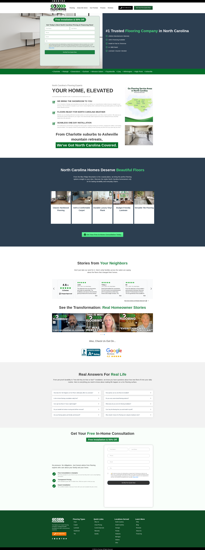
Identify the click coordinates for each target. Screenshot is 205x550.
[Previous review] (54, 289)
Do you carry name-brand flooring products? (117, 398)
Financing (139, 533)
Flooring (72, 8)
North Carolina (119, 522)
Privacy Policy (51, 47)
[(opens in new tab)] (91, 352)
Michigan (118, 536)
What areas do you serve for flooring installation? (118, 404)
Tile (75, 533)
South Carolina (119, 525)
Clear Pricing (98, 525)
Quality (96, 533)
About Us (138, 530)
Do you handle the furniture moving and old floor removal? (69, 409)
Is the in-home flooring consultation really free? (66, 398)
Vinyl (75, 522)
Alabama (117, 533)
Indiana (117, 539)
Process (102, 8)
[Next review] (151, 289)
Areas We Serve (82, 8)
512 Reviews (65, 290)
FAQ (137, 522)
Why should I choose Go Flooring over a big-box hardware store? (123, 415)
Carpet (76, 525)
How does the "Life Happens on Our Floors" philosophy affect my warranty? (73, 392)
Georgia (117, 528)
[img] (65, 288)
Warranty (97, 530)
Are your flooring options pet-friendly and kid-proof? (67, 415)
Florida (117, 530)
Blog (137, 525)
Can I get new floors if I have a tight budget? (65, 404)
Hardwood (77, 530)
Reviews (110, 8)
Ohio (116, 542)
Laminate (76, 528)
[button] (143, 8)
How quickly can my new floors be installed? (117, 392)
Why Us (96, 522)
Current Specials (99, 528)
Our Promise (94, 8)
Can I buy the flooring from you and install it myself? (119, 409)
